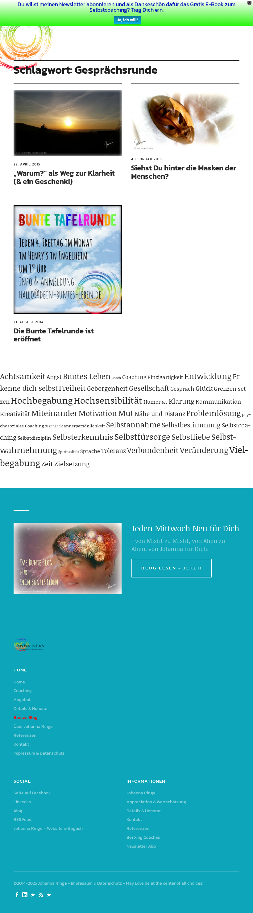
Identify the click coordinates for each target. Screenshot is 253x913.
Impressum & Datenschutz (39, 753)
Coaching (134, 377)
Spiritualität (68, 451)
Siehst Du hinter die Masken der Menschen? (183, 171)
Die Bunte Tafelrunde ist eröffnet (54, 334)
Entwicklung (207, 375)
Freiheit (72, 388)
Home (19, 682)
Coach (116, 377)
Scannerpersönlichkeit (82, 425)
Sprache (90, 450)
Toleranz (113, 450)
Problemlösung (213, 413)
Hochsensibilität (108, 400)
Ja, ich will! (127, 20)
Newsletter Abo (141, 846)
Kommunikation (218, 401)
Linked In (22, 802)
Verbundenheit (153, 450)
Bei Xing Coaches (143, 837)
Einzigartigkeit (165, 377)
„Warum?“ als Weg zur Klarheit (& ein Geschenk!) (64, 177)
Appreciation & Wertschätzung (156, 802)
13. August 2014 (29, 322)
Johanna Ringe (141, 793)
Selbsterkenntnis (82, 436)
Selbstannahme (133, 424)
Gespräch (182, 389)
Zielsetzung (71, 463)
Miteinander (54, 412)
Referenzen (25, 735)
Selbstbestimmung (191, 425)
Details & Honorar (31, 708)
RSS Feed (22, 819)
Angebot (22, 699)
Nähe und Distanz (160, 413)
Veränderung (204, 449)
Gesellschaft (149, 388)
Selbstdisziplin (34, 437)
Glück (204, 388)
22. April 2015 (27, 164)
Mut (125, 412)
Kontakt (21, 744)
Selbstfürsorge (142, 436)
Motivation (98, 413)
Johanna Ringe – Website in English (48, 828)
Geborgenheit (107, 388)
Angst (54, 377)
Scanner (51, 426)
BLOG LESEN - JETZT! (171, 567)
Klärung (181, 401)
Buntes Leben (86, 376)
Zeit (47, 463)
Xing (18, 811)
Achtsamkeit (22, 376)
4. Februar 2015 (146, 159)
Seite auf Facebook (32, 793)
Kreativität (15, 413)
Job (165, 402)
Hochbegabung (42, 400)
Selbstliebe (191, 436)
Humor (151, 401)
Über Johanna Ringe (33, 726)
